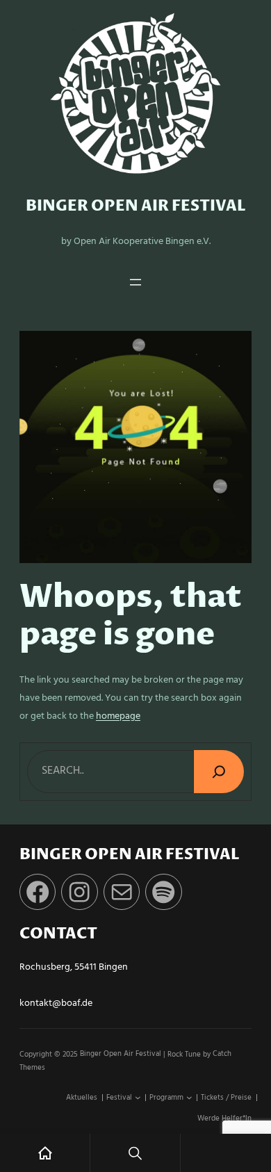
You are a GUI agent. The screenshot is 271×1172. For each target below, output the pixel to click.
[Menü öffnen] (135, 282)
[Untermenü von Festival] (138, 1098)
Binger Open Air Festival (136, 206)
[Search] (219, 771)
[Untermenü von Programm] (189, 1098)
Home (45, 1153)
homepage (118, 716)
